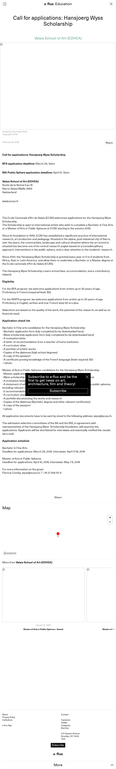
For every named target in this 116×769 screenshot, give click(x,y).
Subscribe (58, 390)
